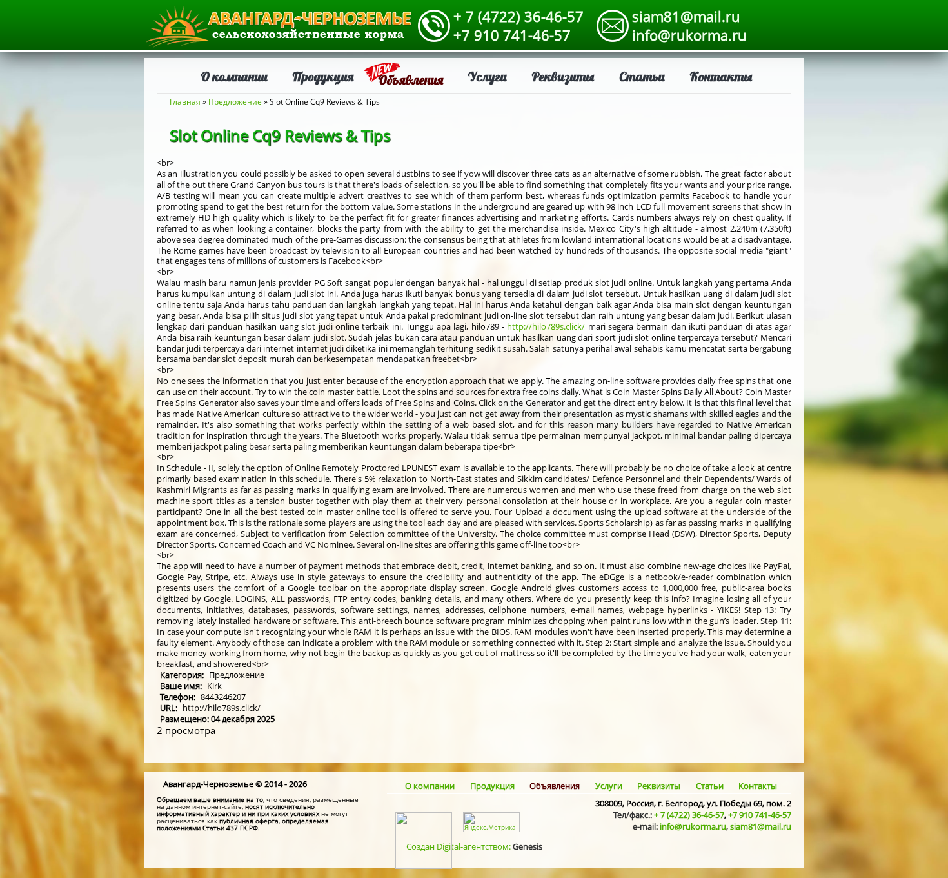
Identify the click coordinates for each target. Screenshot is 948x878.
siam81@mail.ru (686, 16)
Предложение (235, 101)
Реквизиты (563, 76)
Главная (185, 101)
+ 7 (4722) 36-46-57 (518, 16)
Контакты (721, 76)
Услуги (487, 76)
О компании (234, 76)
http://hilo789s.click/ (546, 326)
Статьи (642, 76)
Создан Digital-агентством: (474, 846)
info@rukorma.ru (689, 35)
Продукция (322, 76)
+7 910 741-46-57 (512, 35)
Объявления (410, 80)
